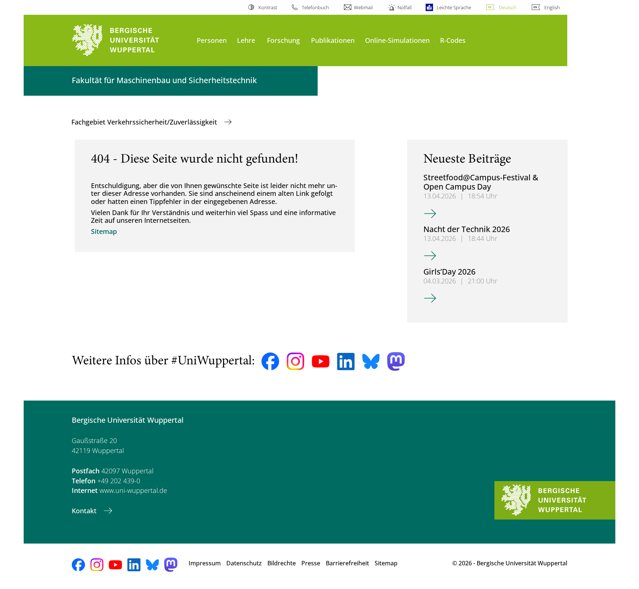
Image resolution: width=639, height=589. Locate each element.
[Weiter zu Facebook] (270, 361)
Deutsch (508, 7)
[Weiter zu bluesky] (371, 361)
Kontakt (85, 510)
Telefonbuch (315, 7)
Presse (310, 563)
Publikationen (333, 40)
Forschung (283, 40)
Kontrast (267, 7)
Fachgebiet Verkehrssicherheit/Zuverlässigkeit (145, 122)
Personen (212, 40)
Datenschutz (244, 563)
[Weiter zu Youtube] (320, 361)
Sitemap (104, 231)
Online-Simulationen (397, 40)
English (552, 7)
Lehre (246, 40)
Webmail (363, 7)
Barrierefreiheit (347, 563)
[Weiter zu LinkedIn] (346, 361)
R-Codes (453, 40)
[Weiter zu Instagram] (295, 361)
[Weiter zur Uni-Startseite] (130, 40)
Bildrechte (281, 563)
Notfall (405, 7)
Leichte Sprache (454, 7)
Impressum (205, 563)
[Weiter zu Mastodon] (396, 361)
